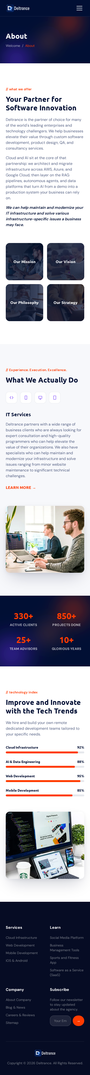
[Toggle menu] (79, 8)
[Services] (54, 397)
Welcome (13, 45)
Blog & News (15, 1007)
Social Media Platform (67, 937)
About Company (18, 1000)
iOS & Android (17, 960)
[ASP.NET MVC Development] (40, 397)
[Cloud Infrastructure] (11, 397)
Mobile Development (22, 953)
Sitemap (12, 1023)
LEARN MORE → (21, 487)
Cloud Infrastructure (21, 937)
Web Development (20, 945)
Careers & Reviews (20, 1015)
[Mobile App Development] (26, 397)
